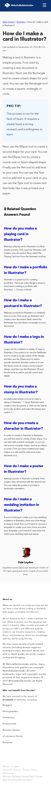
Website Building (11, 777)
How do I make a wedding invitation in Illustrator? (21, 505)
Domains (27, 780)
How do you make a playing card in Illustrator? (20, 234)
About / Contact (11, 767)
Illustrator (20, 22)
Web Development (13, 780)
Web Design (8, 22)
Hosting (25, 777)
